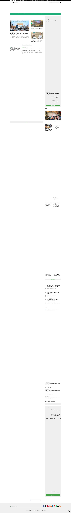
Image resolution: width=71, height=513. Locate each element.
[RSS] (60, 506)
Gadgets (38, 13)
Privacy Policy (30, 509)
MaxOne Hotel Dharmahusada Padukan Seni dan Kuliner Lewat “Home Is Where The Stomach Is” (52, 122)
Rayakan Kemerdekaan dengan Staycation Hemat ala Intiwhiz (53, 293)
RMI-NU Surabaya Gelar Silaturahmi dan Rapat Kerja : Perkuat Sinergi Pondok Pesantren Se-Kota (53, 289)
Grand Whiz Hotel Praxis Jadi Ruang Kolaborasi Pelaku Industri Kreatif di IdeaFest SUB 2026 (55, 97)
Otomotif (21, 13)
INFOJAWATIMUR (15, 2)
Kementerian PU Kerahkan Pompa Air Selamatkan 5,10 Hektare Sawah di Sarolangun (52, 394)
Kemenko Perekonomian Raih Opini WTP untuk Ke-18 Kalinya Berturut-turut (52, 391)
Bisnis (41, 13)
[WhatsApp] (56, 506)
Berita (15, 13)
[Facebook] (44, 506)
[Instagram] (49, 506)
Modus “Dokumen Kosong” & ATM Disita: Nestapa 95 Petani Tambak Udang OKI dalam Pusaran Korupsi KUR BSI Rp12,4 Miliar (37, 40)
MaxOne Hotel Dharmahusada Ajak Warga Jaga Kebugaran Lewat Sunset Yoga (56, 198)
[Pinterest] (47, 506)
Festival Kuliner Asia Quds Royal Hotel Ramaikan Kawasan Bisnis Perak (53, 296)
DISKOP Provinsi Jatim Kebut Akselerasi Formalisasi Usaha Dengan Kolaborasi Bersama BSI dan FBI (32, 49)
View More (26, 122)
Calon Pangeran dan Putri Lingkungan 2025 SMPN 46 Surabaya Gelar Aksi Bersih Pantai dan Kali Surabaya (53, 303)
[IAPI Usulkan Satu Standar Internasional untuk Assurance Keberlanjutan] (53, 345)
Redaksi (45, 509)
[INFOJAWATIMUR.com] (35, 8)
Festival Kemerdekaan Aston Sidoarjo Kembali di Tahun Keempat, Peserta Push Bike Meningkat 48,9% (56, 275)
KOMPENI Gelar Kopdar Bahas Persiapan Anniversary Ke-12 (55, 411)
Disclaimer (34, 509)
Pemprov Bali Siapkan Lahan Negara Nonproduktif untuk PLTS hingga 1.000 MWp (53, 387)
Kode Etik (26, 509)
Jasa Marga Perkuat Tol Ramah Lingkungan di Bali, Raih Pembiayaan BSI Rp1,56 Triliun (19, 34)
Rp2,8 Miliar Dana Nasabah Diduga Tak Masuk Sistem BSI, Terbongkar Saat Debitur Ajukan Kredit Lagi (37, 29)
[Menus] (11, 2)
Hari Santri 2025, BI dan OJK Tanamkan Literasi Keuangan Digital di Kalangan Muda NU (53, 286)
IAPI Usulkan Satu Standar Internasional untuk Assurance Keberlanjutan (53, 384)
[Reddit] (51, 506)
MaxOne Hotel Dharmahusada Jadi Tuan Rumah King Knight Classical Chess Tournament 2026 (48, 129)
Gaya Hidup (29, 13)
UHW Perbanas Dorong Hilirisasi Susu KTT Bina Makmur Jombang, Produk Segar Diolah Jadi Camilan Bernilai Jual (54, 102)
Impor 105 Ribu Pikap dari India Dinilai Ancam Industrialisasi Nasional (55, 492)
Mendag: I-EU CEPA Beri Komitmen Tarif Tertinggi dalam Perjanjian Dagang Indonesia (52, 94)
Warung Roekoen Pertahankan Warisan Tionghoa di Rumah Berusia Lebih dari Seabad (33, 0)
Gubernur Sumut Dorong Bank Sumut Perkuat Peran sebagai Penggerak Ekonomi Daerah (52, 401)
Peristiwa (34, 13)
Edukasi (44, 13)
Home (12, 13)
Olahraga (25, 13)
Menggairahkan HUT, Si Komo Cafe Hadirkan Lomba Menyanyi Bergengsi (53, 300)
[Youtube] (54, 506)
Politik (18, 13)
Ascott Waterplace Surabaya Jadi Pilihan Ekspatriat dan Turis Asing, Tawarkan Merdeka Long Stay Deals (48, 275)
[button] (58, 2)
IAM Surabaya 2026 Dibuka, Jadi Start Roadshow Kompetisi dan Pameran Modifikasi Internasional (55, 415)
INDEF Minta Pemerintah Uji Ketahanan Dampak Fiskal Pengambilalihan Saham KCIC (52, 398)
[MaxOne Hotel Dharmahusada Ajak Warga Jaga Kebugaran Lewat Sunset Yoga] (57, 160)
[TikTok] (58, 506)
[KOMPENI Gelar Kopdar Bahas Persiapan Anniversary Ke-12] (48, 411)
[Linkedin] (52, 506)
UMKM (47, 13)
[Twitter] (45, 506)
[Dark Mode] (60, 2)
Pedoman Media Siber (40, 509)
